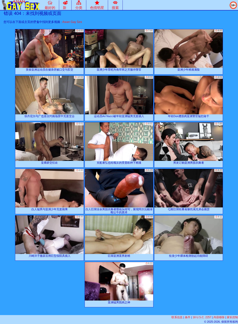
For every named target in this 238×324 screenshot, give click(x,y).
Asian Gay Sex (72, 21)
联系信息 (177, 317)
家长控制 (232, 317)
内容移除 (219, 317)
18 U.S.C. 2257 (202, 317)
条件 (187, 317)
